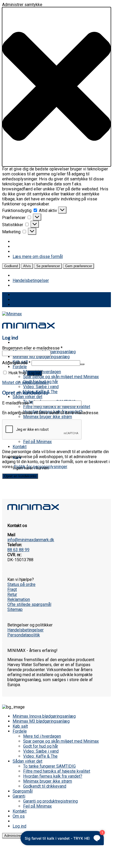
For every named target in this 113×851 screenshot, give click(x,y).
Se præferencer (48, 266)
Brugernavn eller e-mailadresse (32, 348)
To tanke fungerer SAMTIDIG (49, 766)
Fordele (20, 366)
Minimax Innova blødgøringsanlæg (44, 716)
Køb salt (20, 726)
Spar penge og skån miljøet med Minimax (61, 376)
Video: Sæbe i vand (41, 386)
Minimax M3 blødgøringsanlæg (41, 356)
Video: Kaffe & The (40, 756)
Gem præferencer (78, 266)
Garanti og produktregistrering (50, 801)
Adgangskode (16, 362)
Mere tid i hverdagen (42, 371)
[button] (56, 86)
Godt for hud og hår (40, 746)
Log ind (34, 373)
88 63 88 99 (18, 549)
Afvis (27, 266)
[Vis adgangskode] (82, 364)
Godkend (11, 266)
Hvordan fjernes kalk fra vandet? (52, 776)
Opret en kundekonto (20, 476)
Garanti (19, 796)
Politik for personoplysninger (40, 466)
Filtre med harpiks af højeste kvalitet (56, 406)
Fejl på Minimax (37, 441)
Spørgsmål (23, 791)
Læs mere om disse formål (38, 256)
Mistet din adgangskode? (25, 382)
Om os (19, 299)
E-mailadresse (17, 403)
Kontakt (20, 446)
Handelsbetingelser (31, 280)
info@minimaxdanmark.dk (30, 539)
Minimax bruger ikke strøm (47, 416)
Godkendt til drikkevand (44, 786)
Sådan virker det (27, 396)
